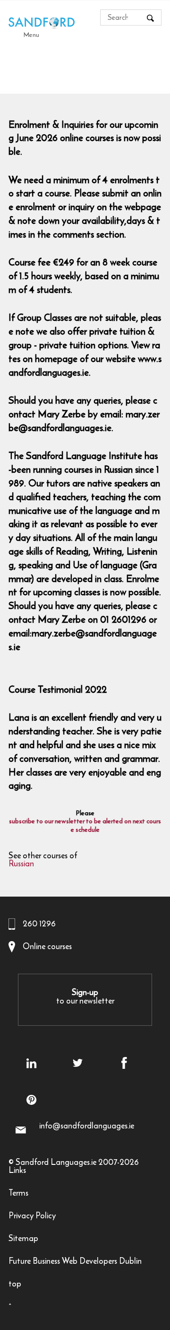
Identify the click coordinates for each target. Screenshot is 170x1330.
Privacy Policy (32, 1217)
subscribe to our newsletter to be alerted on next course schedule (85, 826)
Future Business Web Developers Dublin (75, 1262)
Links (17, 1171)
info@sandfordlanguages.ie (86, 1125)
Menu (31, 34)
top (14, 1285)
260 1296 (39, 923)
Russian (21, 865)
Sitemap (23, 1239)
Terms (18, 1194)
